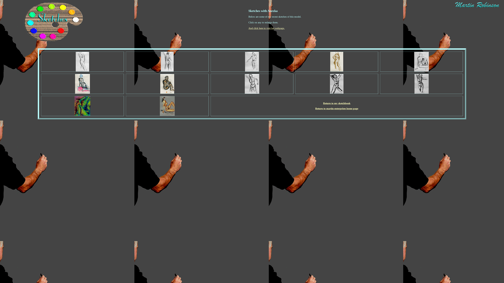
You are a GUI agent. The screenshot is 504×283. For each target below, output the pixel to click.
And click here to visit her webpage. (266, 28)
